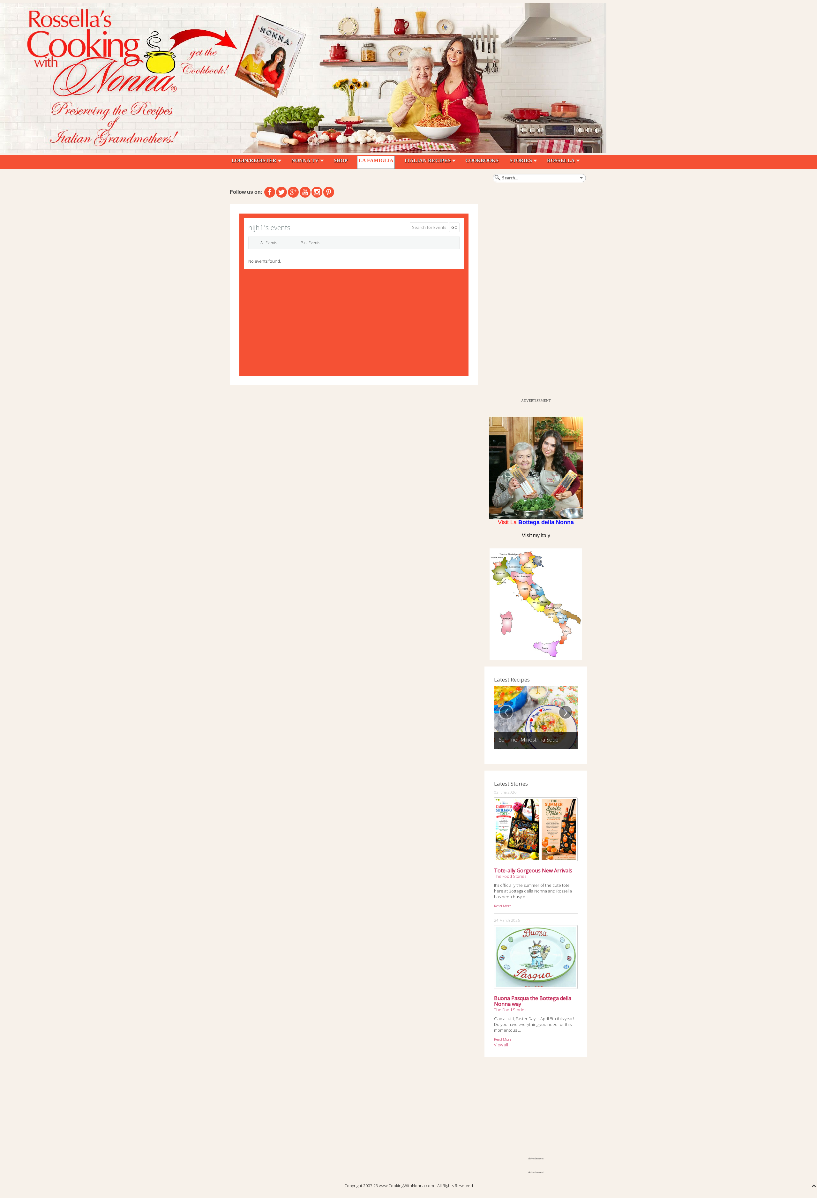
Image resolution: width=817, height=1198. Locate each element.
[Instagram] (317, 192)
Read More (502, 905)
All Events (268, 242)
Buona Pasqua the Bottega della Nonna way (532, 1001)
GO (454, 227)
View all (501, 1045)
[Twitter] (281, 192)
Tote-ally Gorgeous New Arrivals (533, 870)
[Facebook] (270, 192)
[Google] (293, 192)
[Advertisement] (532, 300)
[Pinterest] (329, 192)
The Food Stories (510, 876)
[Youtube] (305, 192)
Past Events (310, 242)
